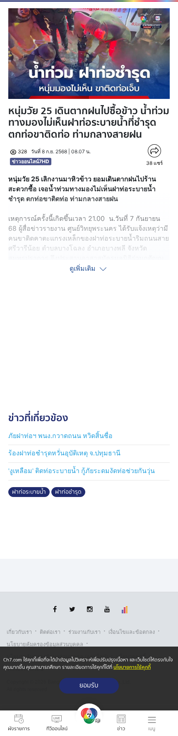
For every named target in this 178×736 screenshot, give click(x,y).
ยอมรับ (89, 685)
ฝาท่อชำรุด (68, 492)
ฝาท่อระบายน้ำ (29, 492)
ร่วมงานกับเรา (84, 632)
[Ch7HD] (89, 723)
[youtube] (107, 609)
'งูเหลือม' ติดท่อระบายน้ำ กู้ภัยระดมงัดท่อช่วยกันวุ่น (81, 470)
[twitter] (72, 609)
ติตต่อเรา (50, 632)
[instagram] (89, 609)
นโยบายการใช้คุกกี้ (132, 667)
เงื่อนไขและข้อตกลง (131, 632)
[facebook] (55, 609)
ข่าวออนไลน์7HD (30, 161)
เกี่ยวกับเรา (19, 632)
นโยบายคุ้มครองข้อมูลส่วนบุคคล (45, 644)
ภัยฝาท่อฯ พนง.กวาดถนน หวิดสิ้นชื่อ (60, 435)
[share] (154, 150)
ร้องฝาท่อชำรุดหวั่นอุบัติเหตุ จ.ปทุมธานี (64, 453)
